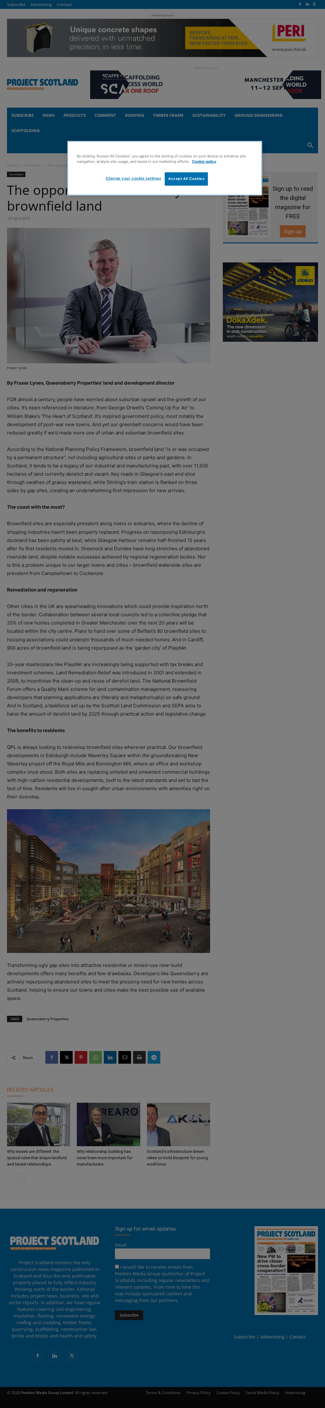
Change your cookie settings (133, 178)
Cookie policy (204, 161)
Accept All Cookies (186, 178)
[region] (164, 168)
